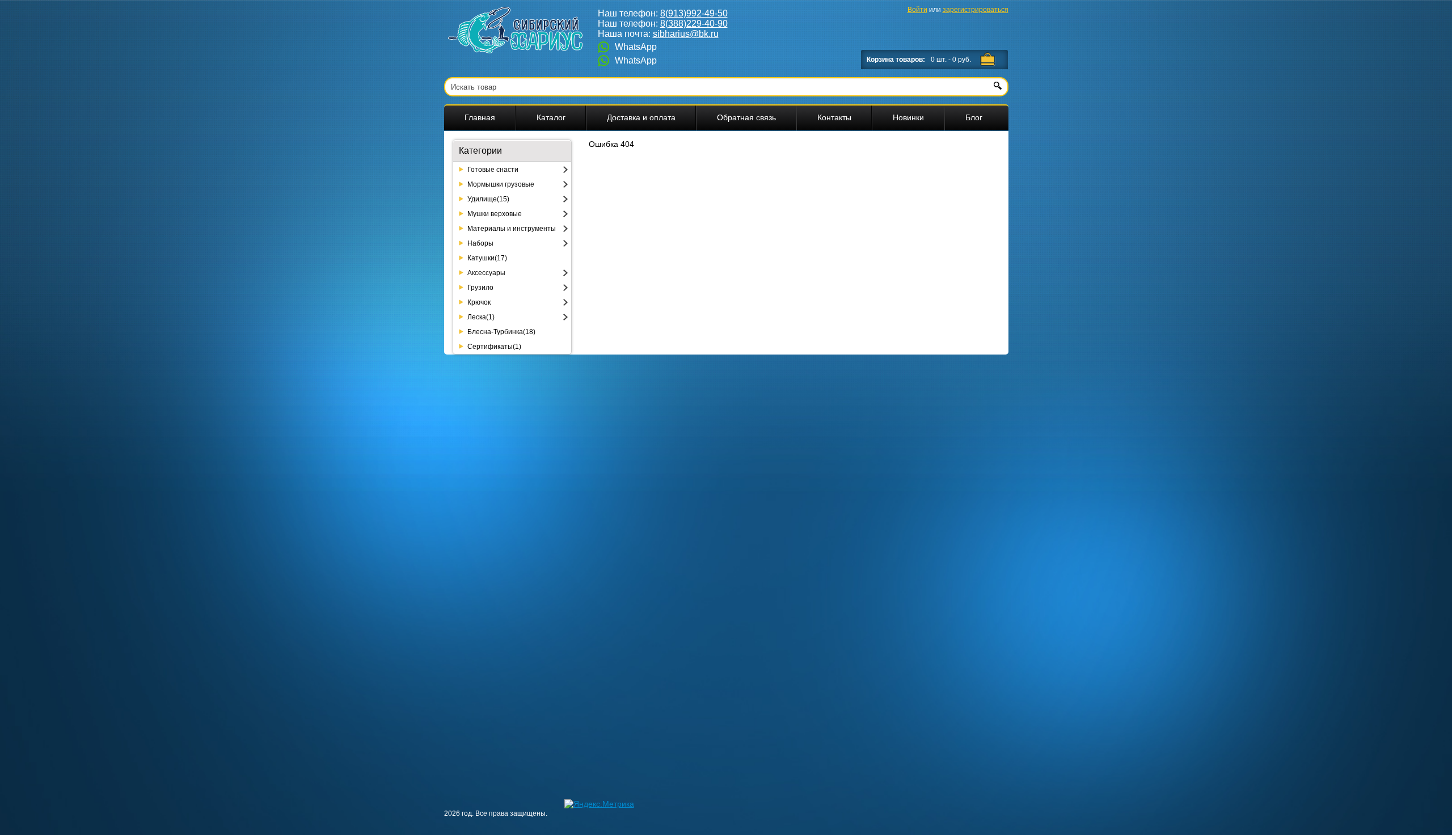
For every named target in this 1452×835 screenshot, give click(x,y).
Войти (917, 10)
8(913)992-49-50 (694, 13)
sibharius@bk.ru (686, 34)
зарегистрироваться (975, 10)
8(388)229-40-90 (694, 23)
